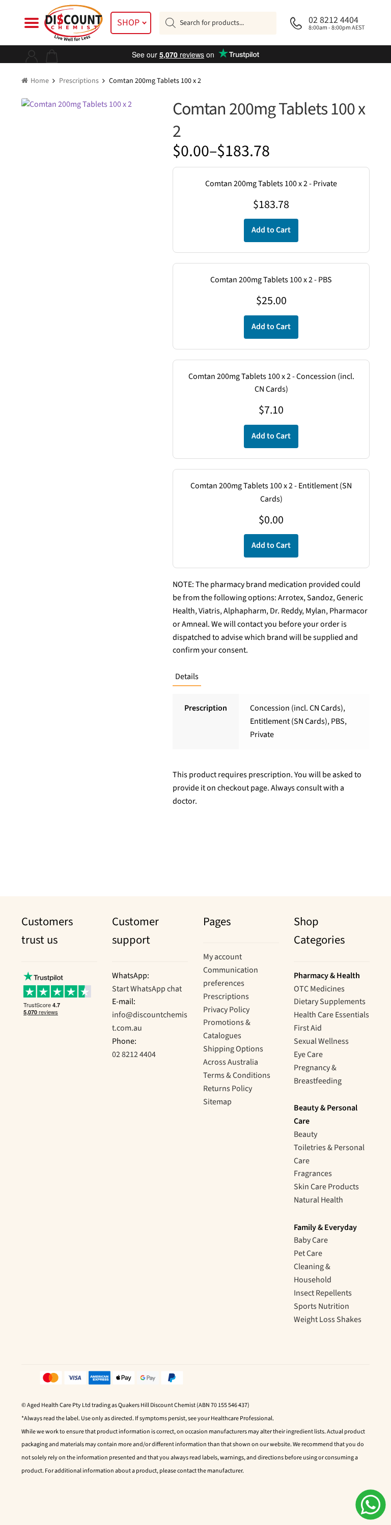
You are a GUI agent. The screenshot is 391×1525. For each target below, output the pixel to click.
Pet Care (308, 1253)
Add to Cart (271, 230)
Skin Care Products (326, 1186)
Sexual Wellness (321, 1041)
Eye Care (308, 1054)
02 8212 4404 (134, 1054)
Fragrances (313, 1173)
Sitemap (217, 1101)
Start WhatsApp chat (147, 988)
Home (40, 81)
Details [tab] (187, 676)
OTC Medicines (319, 988)
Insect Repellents (323, 1293)
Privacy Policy (226, 1009)
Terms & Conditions (236, 1075)
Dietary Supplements (330, 1001)
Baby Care (311, 1240)
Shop (128, 22)
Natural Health (318, 1200)
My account (222, 956)
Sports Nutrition (321, 1306)
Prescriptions (79, 81)
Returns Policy (227, 1088)
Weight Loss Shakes (327, 1319)
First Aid (308, 1028)
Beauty (305, 1134)
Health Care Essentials (331, 1014)
